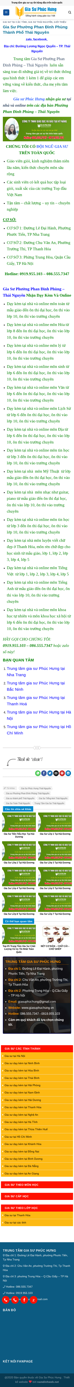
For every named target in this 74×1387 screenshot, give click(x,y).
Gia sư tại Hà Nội (15, 1055)
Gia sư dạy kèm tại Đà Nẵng (22, 1166)
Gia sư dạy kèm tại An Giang (22, 1173)
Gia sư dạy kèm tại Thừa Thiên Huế (26, 1129)
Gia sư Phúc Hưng (29, 99)
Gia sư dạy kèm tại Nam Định (22, 1092)
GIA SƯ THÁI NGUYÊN (40, 22)
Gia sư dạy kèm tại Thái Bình (22, 1077)
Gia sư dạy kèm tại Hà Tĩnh (21, 1122)
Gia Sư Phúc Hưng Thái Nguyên (36, 788)
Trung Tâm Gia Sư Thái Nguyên (49, 803)
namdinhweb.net (48, 1381)
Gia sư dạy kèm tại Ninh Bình (22, 1063)
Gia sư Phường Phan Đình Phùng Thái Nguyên (27, 793)
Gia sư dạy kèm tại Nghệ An (21, 1114)
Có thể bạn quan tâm (18, 921)
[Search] (69, 12)
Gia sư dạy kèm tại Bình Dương (24, 1158)
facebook (40, 39)
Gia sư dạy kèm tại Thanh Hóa (23, 1107)
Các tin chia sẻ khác (18, 809)
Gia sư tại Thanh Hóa (17, 1215)
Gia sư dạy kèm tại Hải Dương (23, 1099)
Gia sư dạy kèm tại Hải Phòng (22, 1085)
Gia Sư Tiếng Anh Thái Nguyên (53, 798)
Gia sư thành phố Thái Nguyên (20, 798)
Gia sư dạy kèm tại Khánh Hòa (23, 1144)
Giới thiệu (60, 22)
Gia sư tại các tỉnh (15, 22)
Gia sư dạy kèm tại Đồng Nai (22, 1151)
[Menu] (6, 12)
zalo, (29, 39)
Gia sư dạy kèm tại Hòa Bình (22, 1070)
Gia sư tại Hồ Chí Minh (18, 1136)
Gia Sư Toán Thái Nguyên (18, 803)
